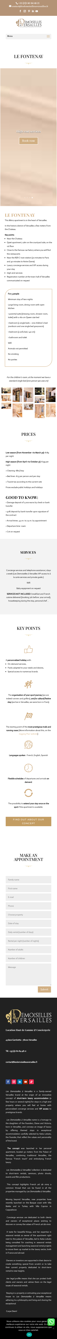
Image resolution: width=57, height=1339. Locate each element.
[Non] (53, 1328)
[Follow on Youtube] (25, 1081)
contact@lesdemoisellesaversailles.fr (21, 1062)
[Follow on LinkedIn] (19, 1081)
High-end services (28, 131)
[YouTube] (37, 11)
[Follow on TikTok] (31, 1081)
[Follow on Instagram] (14, 1081)
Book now (28, 141)
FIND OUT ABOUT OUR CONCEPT (28, 821)
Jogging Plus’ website (28, 734)
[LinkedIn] (33, 11)
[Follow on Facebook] (8, 1081)
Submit (44, 989)
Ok (29, 1334)
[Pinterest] (29, 11)
